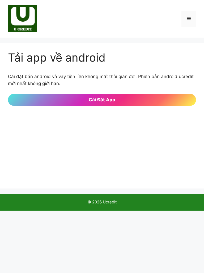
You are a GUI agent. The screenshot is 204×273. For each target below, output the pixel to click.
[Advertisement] (102, 143)
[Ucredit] (22, 18)
